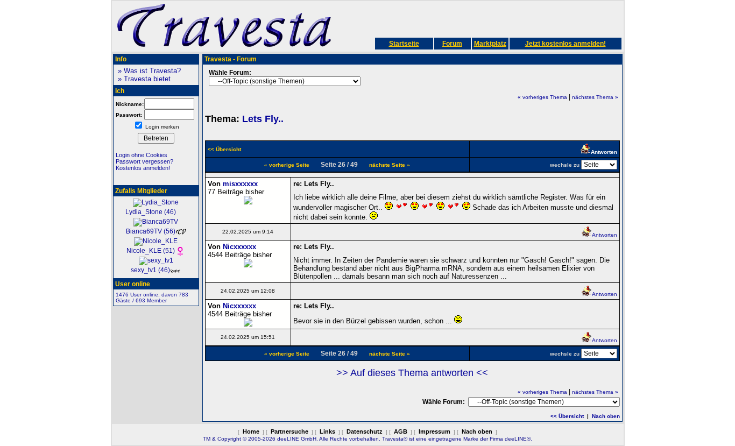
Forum (452, 43)
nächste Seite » (389, 165)
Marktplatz (490, 43)
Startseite (404, 43)
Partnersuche (289, 431)
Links (327, 431)
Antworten (604, 235)
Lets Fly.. (263, 119)
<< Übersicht (567, 416)
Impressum (434, 431)
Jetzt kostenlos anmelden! (565, 43)
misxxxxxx (240, 184)
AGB (400, 431)
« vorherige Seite (286, 165)
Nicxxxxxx (239, 247)
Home (251, 431)
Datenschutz (365, 431)
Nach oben (606, 416)
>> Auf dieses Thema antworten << (412, 372)
